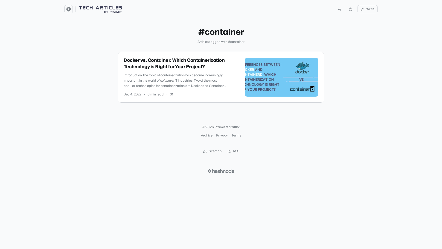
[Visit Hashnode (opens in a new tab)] (221, 171)
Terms (236, 135)
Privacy (222, 135)
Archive (206, 135)
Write (370, 9)
